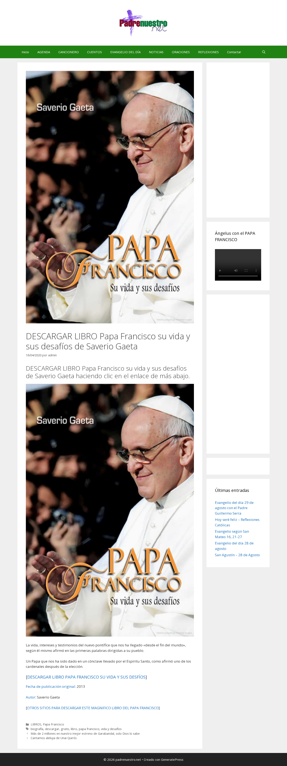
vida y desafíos (111, 729)
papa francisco (89, 729)
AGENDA (43, 52)
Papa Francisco (53, 724)
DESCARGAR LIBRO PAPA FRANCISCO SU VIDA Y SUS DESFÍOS (86, 677)
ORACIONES (181, 52)
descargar (52, 729)
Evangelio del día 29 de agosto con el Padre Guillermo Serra (234, 508)
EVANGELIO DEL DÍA (125, 52)
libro (74, 729)
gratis (65, 729)
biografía (37, 729)
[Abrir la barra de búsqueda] (264, 52)
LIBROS (36, 724)
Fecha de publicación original (50, 686)
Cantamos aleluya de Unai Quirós (54, 738)
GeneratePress (172, 759)
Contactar (234, 52)
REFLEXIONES (208, 52)
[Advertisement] (246, 145)
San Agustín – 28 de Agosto (237, 554)
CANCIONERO (68, 52)
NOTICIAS (156, 52)
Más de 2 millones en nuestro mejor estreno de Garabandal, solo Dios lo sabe (85, 734)
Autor (30, 697)
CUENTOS (94, 52)
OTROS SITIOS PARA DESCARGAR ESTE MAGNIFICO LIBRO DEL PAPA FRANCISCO (93, 707)
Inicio (25, 52)
